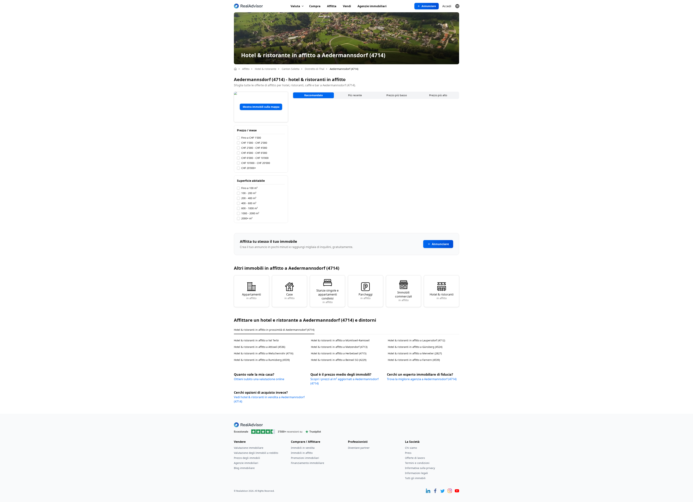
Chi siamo (411, 447)
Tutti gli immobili (415, 478)
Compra (315, 6)
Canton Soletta (290, 69)
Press (408, 453)
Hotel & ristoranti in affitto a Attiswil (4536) (259, 347)
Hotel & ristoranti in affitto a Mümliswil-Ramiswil (340, 340)
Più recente (355, 95)
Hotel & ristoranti (442, 296)
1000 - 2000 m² (250, 213)
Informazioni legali (416, 473)
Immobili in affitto (302, 453)
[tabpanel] (346, 348)
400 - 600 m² (248, 203)
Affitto (245, 69)
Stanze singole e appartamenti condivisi (327, 296)
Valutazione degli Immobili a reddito (256, 453)
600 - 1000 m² (249, 208)
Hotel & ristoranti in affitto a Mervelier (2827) (415, 353)
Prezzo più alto (438, 95)
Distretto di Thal (314, 69)
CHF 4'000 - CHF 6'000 (254, 153)
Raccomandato (313, 95)
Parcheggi (365, 296)
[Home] (235, 69)
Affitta (331, 6)
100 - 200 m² (248, 193)
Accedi (446, 6)
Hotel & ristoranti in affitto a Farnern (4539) (414, 360)
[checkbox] (238, 137)
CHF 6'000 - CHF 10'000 (255, 158)
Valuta (295, 6)
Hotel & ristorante (265, 69)
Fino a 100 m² (249, 188)
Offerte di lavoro (415, 458)
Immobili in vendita (303, 447)
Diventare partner (359, 447)
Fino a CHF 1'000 (251, 137)
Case (289, 296)
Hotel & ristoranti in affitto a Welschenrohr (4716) (263, 353)
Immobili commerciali (403, 296)
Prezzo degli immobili (247, 458)
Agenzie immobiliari (372, 6)
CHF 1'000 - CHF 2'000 (254, 143)
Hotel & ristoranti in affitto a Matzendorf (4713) (339, 347)
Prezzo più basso (396, 95)
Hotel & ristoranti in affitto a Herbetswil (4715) (338, 353)
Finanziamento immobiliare (307, 463)
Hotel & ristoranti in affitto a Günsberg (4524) (415, 347)
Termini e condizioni (417, 463)
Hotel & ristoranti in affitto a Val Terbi (256, 340)
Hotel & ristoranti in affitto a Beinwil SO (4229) (338, 360)
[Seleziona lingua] (457, 6)
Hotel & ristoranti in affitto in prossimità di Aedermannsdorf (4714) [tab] (274, 329)
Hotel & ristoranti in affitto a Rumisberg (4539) (262, 360)
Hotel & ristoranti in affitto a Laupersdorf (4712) (416, 340)
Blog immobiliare (244, 468)
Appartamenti (251, 296)
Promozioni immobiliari (305, 458)
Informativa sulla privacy (420, 468)
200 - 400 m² (248, 198)
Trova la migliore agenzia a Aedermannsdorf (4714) (422, 379)
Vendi (347, 6)
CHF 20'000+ (248, 168)
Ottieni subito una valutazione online (259, 379)
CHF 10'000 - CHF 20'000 (255, 163)
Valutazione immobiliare (248, 447)
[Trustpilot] (346, 431)
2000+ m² (246, 218)
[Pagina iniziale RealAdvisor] (248, 6)
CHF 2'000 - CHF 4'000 (254, 148)
